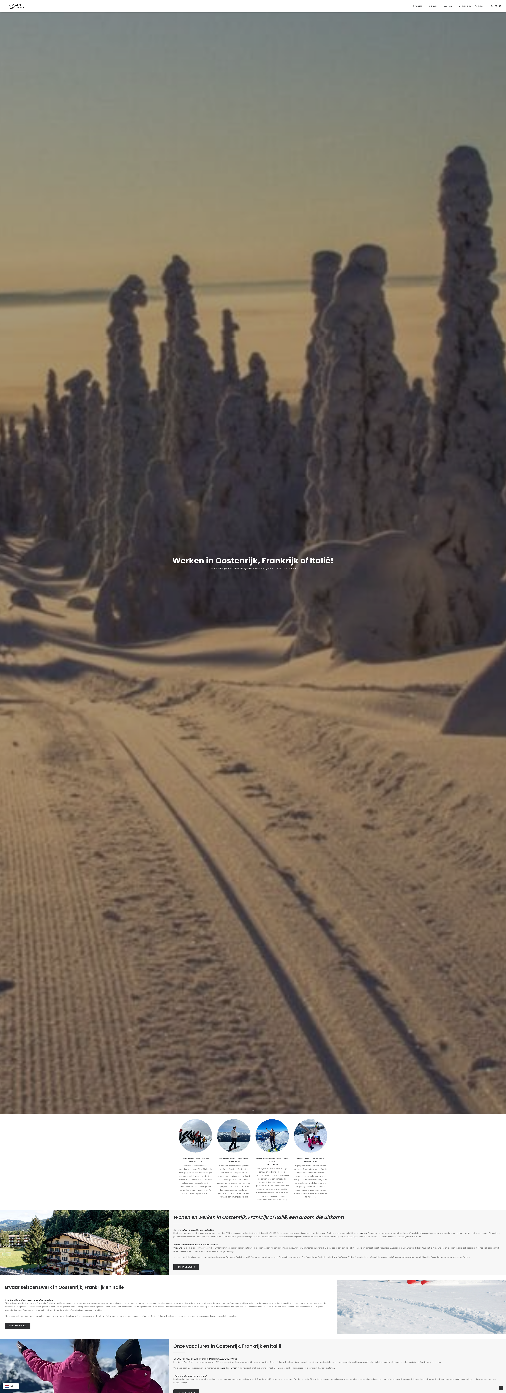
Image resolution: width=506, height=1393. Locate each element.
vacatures (362, 1233)
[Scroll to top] (501, 1388)
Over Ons (466, 6)
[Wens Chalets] (16, 6)
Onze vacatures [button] (186, 1267)
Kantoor (448, 6)
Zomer (434, 6)
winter (234, 1368)
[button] (488, 6)
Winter (418, 6)
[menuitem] (418, 6)
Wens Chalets (179, 1248)
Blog (480, 6)
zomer (222, 1368)
